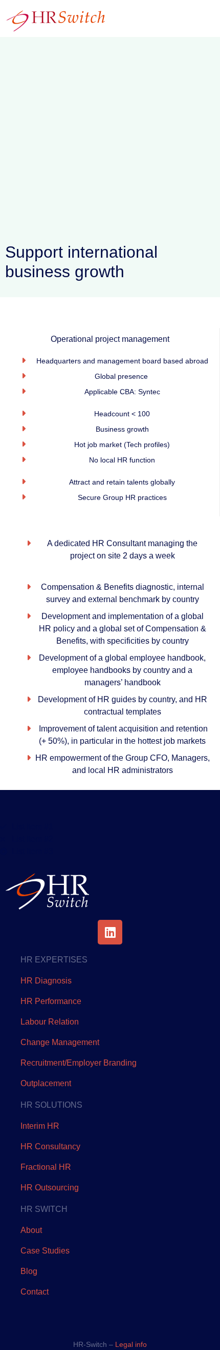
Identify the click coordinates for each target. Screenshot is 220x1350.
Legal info (131, 1344)
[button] (196, 19)
